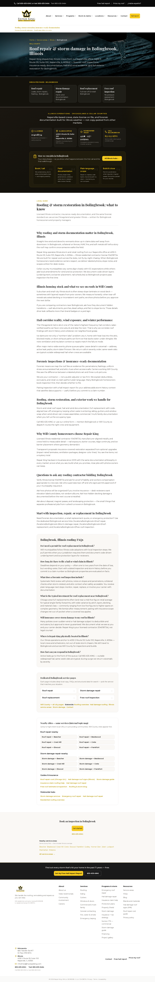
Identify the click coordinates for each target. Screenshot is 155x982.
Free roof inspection (96, 698)
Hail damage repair (109, 897)
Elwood (73, 847)
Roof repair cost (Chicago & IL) (53, 779)
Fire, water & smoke (88, 915)
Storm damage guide (105, 779)
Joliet (104, 847)
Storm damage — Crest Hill (53, 764)
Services (58, 16)
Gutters (83, 897)
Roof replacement (58, 698)
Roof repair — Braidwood (90, 737)
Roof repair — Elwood (51, 747)
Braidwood (51, 847)
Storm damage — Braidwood (91, 759)
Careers (62, 904)
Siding (82, 894)
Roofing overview (81, 705)
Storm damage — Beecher (53, 759)
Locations (99, 16)
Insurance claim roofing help (52, 783)
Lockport (110, 847)
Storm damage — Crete (89, 764)
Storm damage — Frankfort (90, 769)
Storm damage (59, 707)
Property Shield (108, 907)
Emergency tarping (88, 918)
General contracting (88, 911)
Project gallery (107, 938)
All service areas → (47, 854)
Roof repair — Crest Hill (51, 742)
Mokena (52, 850)
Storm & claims (84, 16)
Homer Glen (96, 847)
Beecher (42, 847)
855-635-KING (111, 136)
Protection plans (108, 904)
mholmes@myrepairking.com (29, 964)
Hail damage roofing (98, 705)
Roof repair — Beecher (51, 737)
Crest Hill (59, 847)
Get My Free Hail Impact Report (68, 873)
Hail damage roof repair (76, 783)
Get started (77, 828)
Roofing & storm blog (78, 787)
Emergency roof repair (71, 796)
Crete (66, 847)
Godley (87, 847)
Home (31, 40)
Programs (70, 16)
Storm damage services (50, 796)
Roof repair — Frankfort (89, 747)
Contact (124, 16)
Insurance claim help (110, 900)
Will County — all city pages (52, 705)
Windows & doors (87, 901)
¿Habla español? (134, 3)
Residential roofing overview (52, 800)
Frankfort (80, 847)
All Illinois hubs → (112, 158)
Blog (125, 897)
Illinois (52, 40)
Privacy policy (128, 918)
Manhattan (43, 850)
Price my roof (118, 3)
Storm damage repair (96, 691)
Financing (105, 934)
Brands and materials (131, 901)
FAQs (125, 894)
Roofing (83, 890)
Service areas (42, 40)
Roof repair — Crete (87, 742)
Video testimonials (66, 894)
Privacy (89, 979)
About (48, 16)
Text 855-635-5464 (58, 3)
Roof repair (58, 691)
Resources (112, 16)
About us (62, 890)
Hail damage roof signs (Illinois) (81, 779)
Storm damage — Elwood (52, 769)
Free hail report (103, 3)
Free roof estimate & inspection (53, 787)
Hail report (135, 16)
